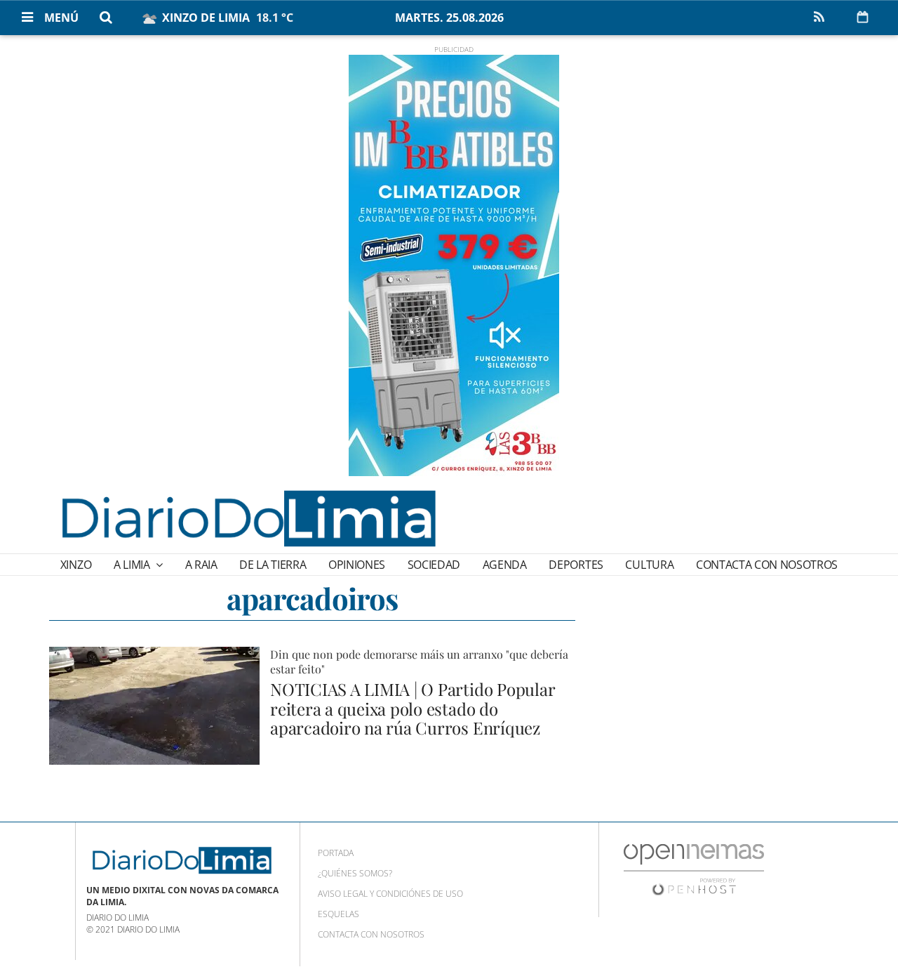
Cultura (649, 564)
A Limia (133, 564)
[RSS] (818, 17)
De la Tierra (272, 564)
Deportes (576, 564)
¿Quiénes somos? (355, 873)
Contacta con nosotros (767, 564)
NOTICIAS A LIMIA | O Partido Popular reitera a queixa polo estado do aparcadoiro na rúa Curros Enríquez (412, 708)
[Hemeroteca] (862, 17)
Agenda (505, 564)
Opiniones (356, 564)
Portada (336, 853)
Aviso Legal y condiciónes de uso (390, 894)
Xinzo (75, 564)
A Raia (201, 564)
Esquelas (338, 914)
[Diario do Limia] (247, 518)
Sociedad (434, 564)
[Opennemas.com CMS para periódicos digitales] (694, 869)
